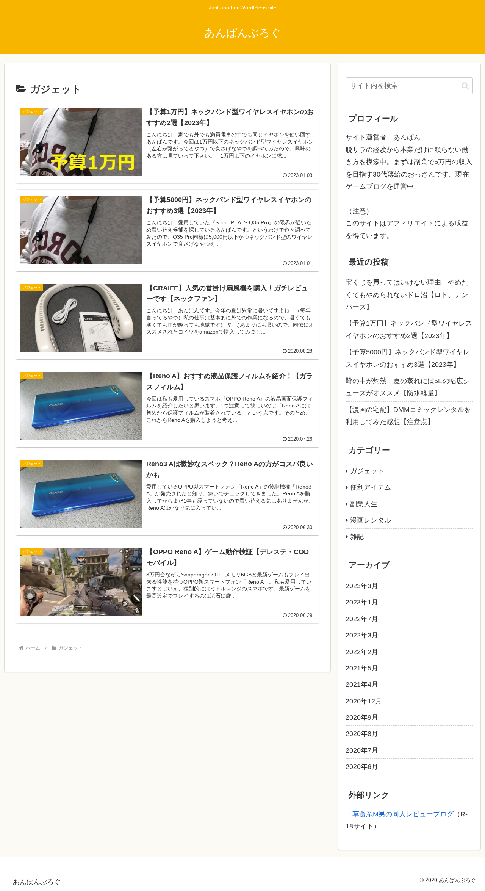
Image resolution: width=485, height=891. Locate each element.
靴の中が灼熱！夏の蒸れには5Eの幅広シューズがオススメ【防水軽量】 (408, 387)
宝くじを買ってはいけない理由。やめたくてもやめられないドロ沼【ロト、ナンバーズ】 (407, 295)
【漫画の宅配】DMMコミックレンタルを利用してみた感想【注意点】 (408, 416)
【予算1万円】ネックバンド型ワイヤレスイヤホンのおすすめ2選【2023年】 (409, 329)
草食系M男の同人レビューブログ (403, 814)
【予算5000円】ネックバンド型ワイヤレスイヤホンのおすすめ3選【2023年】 (408, 358)
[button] (465, 85)
